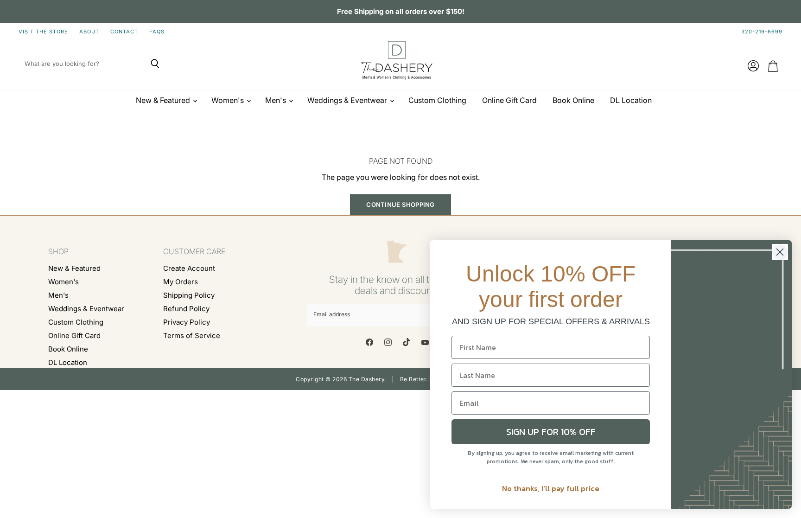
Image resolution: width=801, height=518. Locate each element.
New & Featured (164, 100)
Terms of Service (191, 335)
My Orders (180, 281)
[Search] (155, 64)
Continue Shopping (400, 204)
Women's (228, 100)
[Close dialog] (780, 252)
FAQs (157, 32)
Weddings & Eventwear (348, 100)
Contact (124, 32)
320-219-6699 (761, 32)
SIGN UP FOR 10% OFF (551, 432)
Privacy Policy (186, 322)
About (89, 32)
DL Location (631, 100)
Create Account (189, 268)
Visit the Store (43, 32)
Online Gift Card (509, 100)
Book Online (573, 100)
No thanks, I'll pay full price (550, 488)
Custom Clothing (437, 100)
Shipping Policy (189, 295)
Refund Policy (186, 308)
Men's (276, 100)
